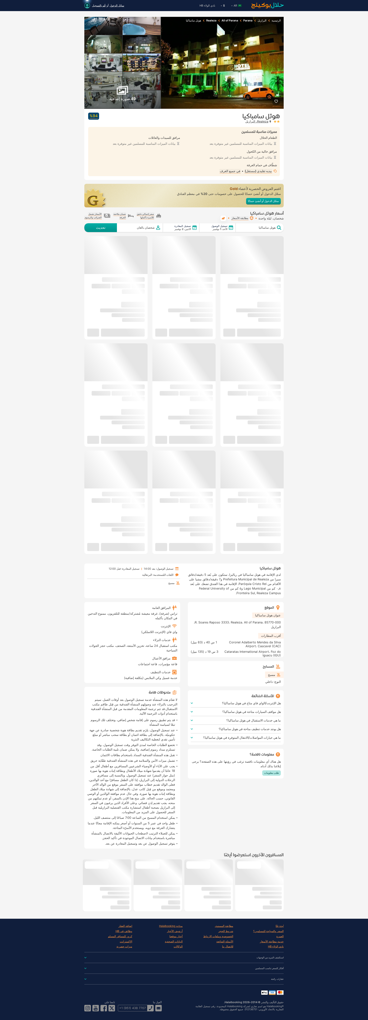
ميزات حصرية (124, 946)
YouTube (95, 1008)
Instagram (87, 1008)
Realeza (211, 20)
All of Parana (230, 20)
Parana (247, 20)
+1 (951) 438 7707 (132, 1008)
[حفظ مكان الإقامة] (276, 101)
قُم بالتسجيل (99, 5)
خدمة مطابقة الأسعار (272, 941)
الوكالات (178, 946)
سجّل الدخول (117, 5)
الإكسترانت (126, 941)
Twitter (111, 1008)
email (158, 1008)
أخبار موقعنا (176, 936)
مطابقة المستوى (224, 926)
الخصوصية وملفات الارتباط (218, 936)
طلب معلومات (271, 772)
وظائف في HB (124, 931)
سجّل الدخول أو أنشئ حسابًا (263, 201)
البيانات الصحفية (174, 941)
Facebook (103, 1008)
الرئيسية (276, 20)
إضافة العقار (125, 926)
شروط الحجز (225, 931)
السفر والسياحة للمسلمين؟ (268, 931)
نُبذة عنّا (280, 926)
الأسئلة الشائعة (224, 941)
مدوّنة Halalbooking (171, 926)
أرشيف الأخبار (175, 931)
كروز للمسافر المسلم (120, 936)
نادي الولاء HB (207, 5)
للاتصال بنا (227, 946)
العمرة (280, 936)
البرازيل (262, 20)
